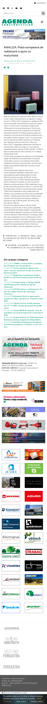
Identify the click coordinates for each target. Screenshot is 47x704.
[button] (40, 3)
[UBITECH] (34, 538)
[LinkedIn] (8, 67)
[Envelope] (21, 8)
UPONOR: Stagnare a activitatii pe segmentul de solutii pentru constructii (25, 247)
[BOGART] (34, 607)
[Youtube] (16, 8)
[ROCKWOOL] (11, 496)
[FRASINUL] (34, 510)
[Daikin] (11, 607)
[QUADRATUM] (34, 524)
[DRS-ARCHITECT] (34, 565)
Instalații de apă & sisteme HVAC (20, 61)
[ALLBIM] (23, 438)
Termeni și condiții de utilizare (13, 678)
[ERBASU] (11, 593)
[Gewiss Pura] (34, 454)
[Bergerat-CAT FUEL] (34, 579)
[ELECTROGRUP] (11, 538)
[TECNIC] (23, 34)
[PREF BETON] (23, 386)
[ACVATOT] (11, 468)
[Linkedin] (8, 8)
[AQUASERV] (34, 593)
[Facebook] (4, 8)
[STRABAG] (34, 551)
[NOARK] (34, 468)
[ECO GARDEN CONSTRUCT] (11, 551)
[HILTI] (23, 425)
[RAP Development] (11, 524)
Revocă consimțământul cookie (15, 693)
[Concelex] (23, 412)
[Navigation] (43, 22)
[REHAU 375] (23, 399)
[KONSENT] (11, 510)
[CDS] (34, 482)
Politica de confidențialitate (12, 681)
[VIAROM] (11, 565)
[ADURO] (34, 496)
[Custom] (12, 8)
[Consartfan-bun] (11, 454)
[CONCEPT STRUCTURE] (11, 482)
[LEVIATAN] (11, 579)
